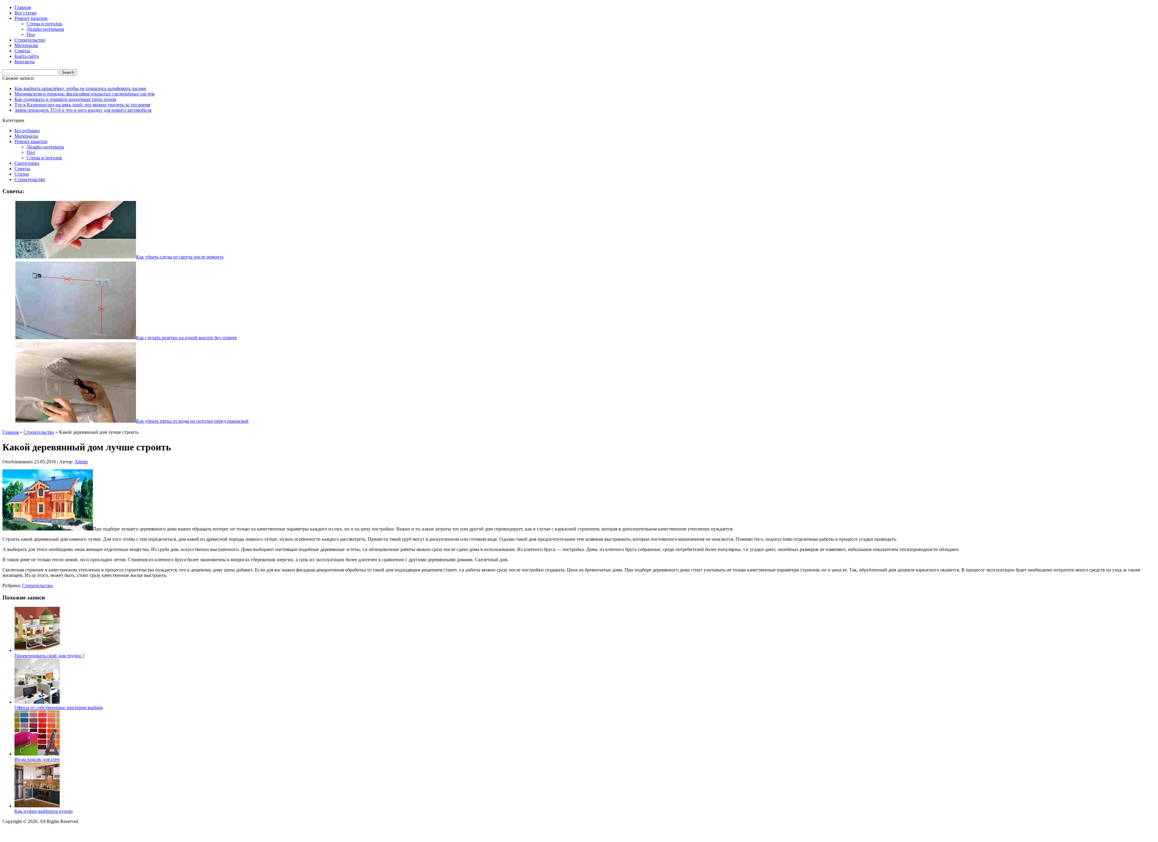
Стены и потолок (44, 23)
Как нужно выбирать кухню (43, 811)
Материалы (26, 45)
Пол (31, 34)
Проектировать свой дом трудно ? (49, 655)
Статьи (21, 174)
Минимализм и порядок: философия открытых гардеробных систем (84, 93)
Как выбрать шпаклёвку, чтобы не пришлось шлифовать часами (80, 88)
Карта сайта (26, 56)
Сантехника (26, 163)
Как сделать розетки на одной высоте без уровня (186, 337)
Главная (22, 7)
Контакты (24, 61)
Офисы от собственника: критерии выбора (58, 707)
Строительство (29, 39)
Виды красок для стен (37, 759)
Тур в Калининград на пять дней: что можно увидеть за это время (82, 104)
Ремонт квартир (30, 18)
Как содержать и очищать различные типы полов (65, 99)
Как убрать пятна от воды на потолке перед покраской (192, 421)
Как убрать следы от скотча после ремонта (179, 256)
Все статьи (25, 12)
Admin (81, 461)
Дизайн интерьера (45, 29)
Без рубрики (27, 130)
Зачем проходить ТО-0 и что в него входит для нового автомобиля (82, 110)
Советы (22, 50)
